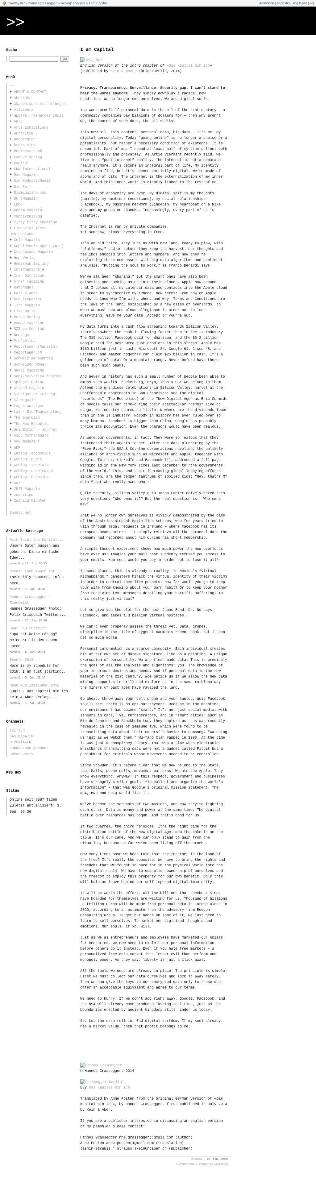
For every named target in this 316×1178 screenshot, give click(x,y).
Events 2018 (21, 660)
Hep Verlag (24, 258)
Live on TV (24, 311)
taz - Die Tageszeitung (37, 412)
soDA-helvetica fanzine (37, 376)
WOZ (17, 483)
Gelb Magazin (27, 240)
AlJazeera (23, 110)
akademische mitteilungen (40, 104)
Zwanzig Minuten (30, 501)
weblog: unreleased (33, 471)
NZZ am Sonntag (29, 329)
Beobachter (24, 139)
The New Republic (31, 424)
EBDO (18, 204)
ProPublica (24, 341)
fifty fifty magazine (35, 222)
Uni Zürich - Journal (35, 430)
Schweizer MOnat (30, 365)
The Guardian (27, 418)
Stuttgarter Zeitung (34, 394)
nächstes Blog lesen (292, 3)
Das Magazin (26, 175)
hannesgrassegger (42, 3)
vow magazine (27, 441)
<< (311, 3)
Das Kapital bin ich (189, 66)
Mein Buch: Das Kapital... (37, 540)
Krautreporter (28, 299)
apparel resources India (39, 116)
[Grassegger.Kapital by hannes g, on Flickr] (102, 1082)
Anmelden (266, 3)
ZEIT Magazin (27, 489)
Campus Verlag (28, 157)
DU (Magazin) (27, 199)
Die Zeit (22, 187)
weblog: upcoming (31, 477)
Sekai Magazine (29, 370)
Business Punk (28, 151)
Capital (21, 163)
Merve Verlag (27, 317)
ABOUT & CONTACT (30, 92)
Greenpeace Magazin (33, 252)
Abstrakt (22, 98)
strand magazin (29, 388)
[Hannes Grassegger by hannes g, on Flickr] (101, 1065)
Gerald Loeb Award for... (35, 571)
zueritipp (23, 495)
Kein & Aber (122, 71)
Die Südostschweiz (32, 181)
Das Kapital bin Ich (109, 1087)
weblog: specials (72, 3)
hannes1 (196, 1159)
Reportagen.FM (28, 352)
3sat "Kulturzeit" (28, 628)
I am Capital (97, 3)
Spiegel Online (29, 382)
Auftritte (23, 133)
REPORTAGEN (20, 742)
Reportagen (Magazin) (35, 347)
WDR (17, 448)
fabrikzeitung (28, 216)
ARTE (18, 121)
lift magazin (27, 305)
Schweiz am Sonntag (33, 358)
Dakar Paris (21, 754)
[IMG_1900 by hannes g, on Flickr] (91, 60)
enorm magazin (28, 210)
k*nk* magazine (29, 282)
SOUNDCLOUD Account (29, 748)
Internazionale (29, 270)
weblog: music (28, 459)
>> (15, 23)
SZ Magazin (24, 400)
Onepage (21, 335)
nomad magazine (29, 323)
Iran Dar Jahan (29, 276)
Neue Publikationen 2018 (34, 685)
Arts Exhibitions (31, 128)
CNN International (32, 169)
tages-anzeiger (29, 406)
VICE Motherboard (31, 435)
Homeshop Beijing (31, 264)
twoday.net (17, 3)
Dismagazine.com (30, 193)
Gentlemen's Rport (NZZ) (39, 246)
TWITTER (17, 730)
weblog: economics (32, 453)
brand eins (24, 145)
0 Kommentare (185, 1164)
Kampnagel (23, 287)
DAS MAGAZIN (21, 736)
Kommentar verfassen (213, 1164)
